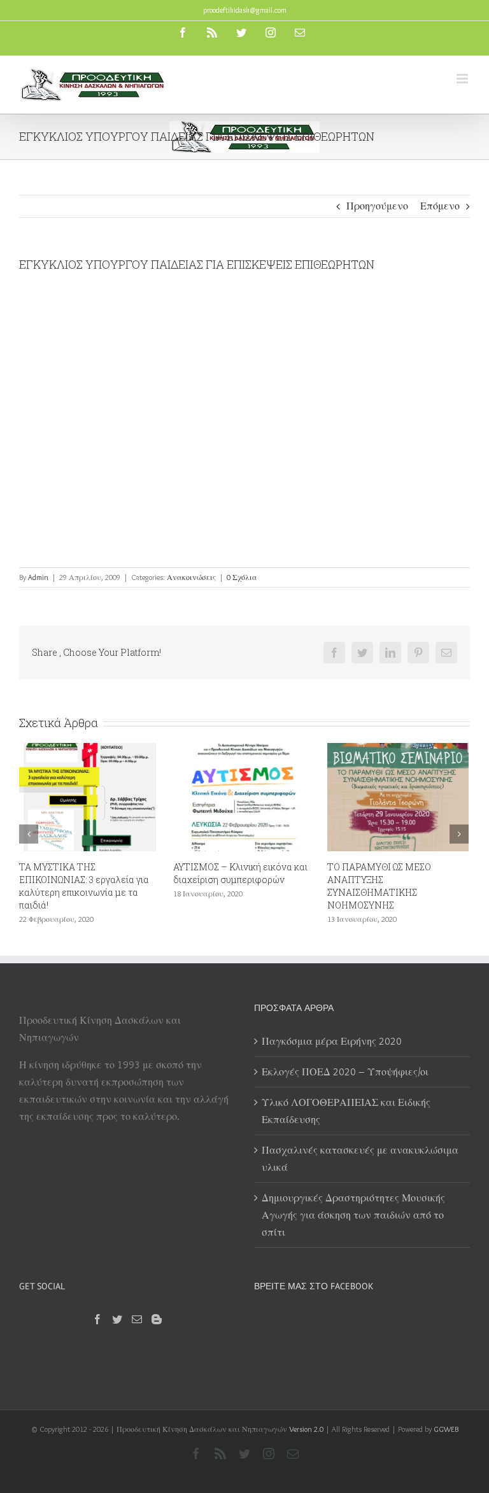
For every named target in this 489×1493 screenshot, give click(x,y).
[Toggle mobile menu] (463, 78)
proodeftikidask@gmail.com (245, 10)
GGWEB (446, 1429)
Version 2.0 (306, 1429)
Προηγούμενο (377, 206)
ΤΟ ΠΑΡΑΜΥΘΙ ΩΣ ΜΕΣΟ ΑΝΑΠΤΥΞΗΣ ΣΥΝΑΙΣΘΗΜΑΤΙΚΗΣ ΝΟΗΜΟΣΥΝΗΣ (290, 886)
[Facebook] (97, 1319)
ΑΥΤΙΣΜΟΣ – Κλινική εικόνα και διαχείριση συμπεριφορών (151, 873)
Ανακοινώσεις (191, 577)
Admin (38, 577)
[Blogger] (157, 1319)
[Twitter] (117, 1319)
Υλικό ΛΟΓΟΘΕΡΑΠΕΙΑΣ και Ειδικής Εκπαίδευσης (346, 1111)
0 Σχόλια (242, 577)
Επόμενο (440, 206)
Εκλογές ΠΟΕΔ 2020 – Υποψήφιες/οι (439, 873)
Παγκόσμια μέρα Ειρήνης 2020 (332, 1041)
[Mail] (137, 1319)
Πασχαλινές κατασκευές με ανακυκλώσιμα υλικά (360, 1158)
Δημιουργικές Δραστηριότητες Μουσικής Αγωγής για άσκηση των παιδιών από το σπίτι (353, 1215)
